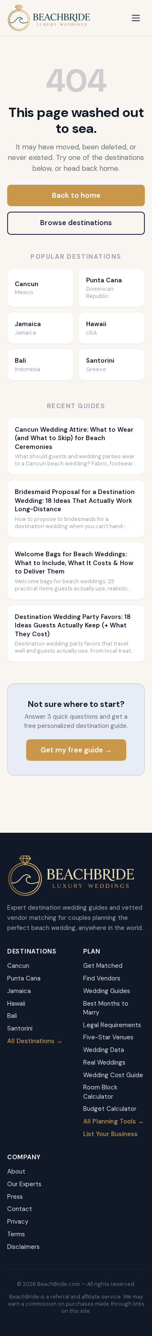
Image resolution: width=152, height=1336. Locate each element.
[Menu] (136, 18)
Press (15, 1197)
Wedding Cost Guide (113, 1075)
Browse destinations (76, 222)
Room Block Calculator (100, 1091)
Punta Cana (24, 978)
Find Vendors (101, 978)
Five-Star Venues (108, 1037)
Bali (12, 1016)
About (16, 1171)
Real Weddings (104, 1062)
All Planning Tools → (113, 1121)
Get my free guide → (76, 749)
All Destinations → (34, 1041)
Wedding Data (103, 1050)
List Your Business (110, 1134)
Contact (19, 1209)
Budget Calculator (109, 1109)
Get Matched (102, 965)
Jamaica (19, 991)
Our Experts (24, 1184)
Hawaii (16, 1003)
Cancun (18, 965)
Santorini (20, 1028)
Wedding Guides (106, 991)
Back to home (76, 195)
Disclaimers (23, 1247)
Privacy (17, 1221)
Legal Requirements (112, 1025)
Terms (16, 1234)
